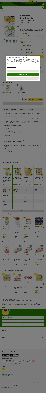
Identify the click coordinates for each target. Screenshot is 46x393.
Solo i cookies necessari (23, 78)
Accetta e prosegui (23, 74)
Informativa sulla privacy (11, 68)
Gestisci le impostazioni (23, 71)
